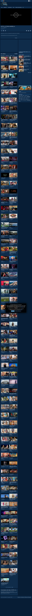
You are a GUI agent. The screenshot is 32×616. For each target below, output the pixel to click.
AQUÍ (21, 309)
